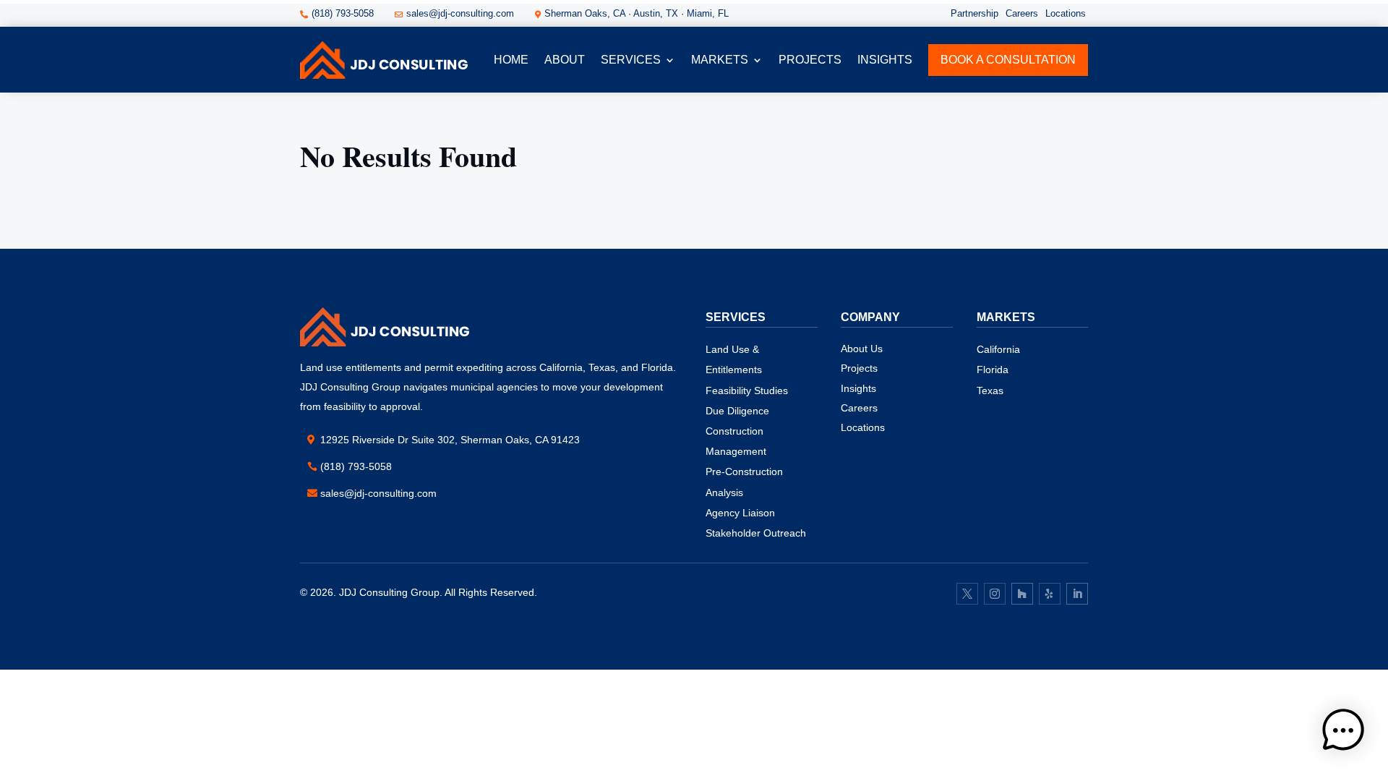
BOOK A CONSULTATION (1008, 60)
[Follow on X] (967, 594)
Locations (1065, 13)
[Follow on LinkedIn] (1077, 594)
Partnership (974, 13)
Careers (1022, 13)
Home (511, 60)
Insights (884, 60)
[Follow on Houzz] (1022, 594)
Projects (859, 368)
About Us (862, 348)
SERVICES (631, 60)
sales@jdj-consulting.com (378, 493)
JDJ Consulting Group (389, 592)
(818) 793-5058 (356, 466)
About (564, 60)
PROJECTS (810, 60)
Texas (990, 390)
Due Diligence (737, 411)
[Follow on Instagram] (995, 594)
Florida (992, 369)
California (998, 349)
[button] (1343, 733)
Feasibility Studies (747, 390)
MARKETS (719, 60)
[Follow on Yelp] (1050, 594)
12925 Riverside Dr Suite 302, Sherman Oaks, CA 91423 (450, 439)
